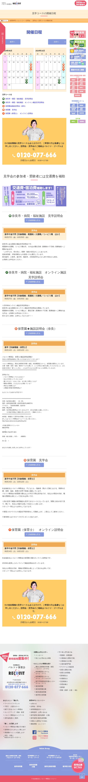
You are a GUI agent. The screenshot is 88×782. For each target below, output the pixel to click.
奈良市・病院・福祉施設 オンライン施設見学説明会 (24, 102)
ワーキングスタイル (65, 652)
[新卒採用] (78, 37)
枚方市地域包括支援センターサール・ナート (45, 682)
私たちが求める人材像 (43, 658)
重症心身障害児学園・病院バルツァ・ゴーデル (45, 668)
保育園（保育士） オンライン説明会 (19, 113)
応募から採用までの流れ (39, 721)
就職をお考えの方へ (41, 652)
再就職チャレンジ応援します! (15, 732)
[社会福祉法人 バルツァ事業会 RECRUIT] (11, 4)
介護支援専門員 (65, 664)
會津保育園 (39, 686)
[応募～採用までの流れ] (78, 64)
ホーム (5, 20)
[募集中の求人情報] (78, 71)
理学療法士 (64, 675)
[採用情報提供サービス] (78, 58)
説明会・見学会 (36, 706)
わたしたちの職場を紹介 (42, 663)
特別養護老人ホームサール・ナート (42, 672)
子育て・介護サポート (12, 706)
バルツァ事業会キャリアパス (14, 715)
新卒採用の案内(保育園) (39, 718)
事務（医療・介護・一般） (69, 690)
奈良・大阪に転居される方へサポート (13, 736)
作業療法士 (64, 678)
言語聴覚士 (64, 681)
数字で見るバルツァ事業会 (14, 709)
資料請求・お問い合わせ (39, 712)
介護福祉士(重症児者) (67, 658)
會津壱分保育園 (41, 695)
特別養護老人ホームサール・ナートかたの (43, 677)
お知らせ (34, 703)
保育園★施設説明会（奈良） (15, 106)
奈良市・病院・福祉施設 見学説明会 (19, 99)
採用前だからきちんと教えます (15, 729)
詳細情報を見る (34, 220)
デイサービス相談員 (67, 667)
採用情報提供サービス (38, 709)
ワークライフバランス (12, 703)
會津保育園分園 (41, 689)
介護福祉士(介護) (66, 661)
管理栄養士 (64, 684)
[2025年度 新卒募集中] (80, 5)
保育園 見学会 (11, 110)
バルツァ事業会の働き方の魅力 (15, 727)
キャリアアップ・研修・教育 (14, 712)
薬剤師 (62, 687)
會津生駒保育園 (41, 692)
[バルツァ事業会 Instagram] (40, 738)
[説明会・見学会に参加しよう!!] (78, 52)
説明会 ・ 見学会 (31, 20)
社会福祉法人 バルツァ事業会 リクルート (45, 779)
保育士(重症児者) (66, 670)
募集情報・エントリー (38, 724)
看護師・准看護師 (66, 655)
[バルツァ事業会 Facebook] (40, 733)
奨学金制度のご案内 (11, 718)
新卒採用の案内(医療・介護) (40, 715)
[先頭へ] (82, 776)
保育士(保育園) (65, 673)
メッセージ (39, 655)
